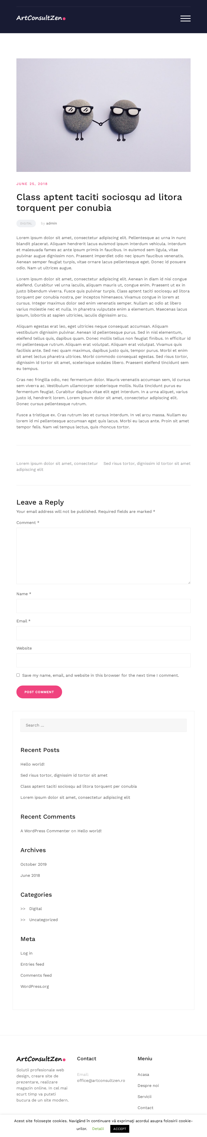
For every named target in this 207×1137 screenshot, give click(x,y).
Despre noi (148, 1085)
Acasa (143, 1074)
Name (23, 593)
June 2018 (30, 875)
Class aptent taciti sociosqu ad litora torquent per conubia (78, 786)
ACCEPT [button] (119, 1129)
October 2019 (33, 864)
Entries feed (32, 964)
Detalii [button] (98, 1128)
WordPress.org (34, 986)
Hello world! (32, 764)
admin (51, 223)
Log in (26, 953)
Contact (145, 1107)
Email (23, 621)
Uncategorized (43, 919)
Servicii (144, 1096)
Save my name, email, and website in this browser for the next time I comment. (100, 675)
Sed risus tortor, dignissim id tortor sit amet (147, 463)
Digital (26, 223)
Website (24, 648)
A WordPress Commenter (45, 830)
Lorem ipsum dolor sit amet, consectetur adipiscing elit (75, 797)
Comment (27, 522)
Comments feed (36, 975)
